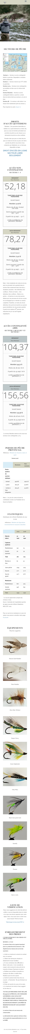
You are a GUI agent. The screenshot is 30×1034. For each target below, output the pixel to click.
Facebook (5, 617)
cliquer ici (18, 107)
